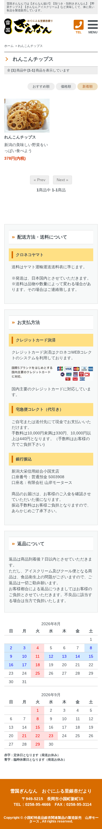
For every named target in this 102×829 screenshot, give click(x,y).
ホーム (9, 45)
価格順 (66, 86)
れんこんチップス (30, 45)
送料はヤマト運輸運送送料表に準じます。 (49, 267)
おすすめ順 (41, 86)
